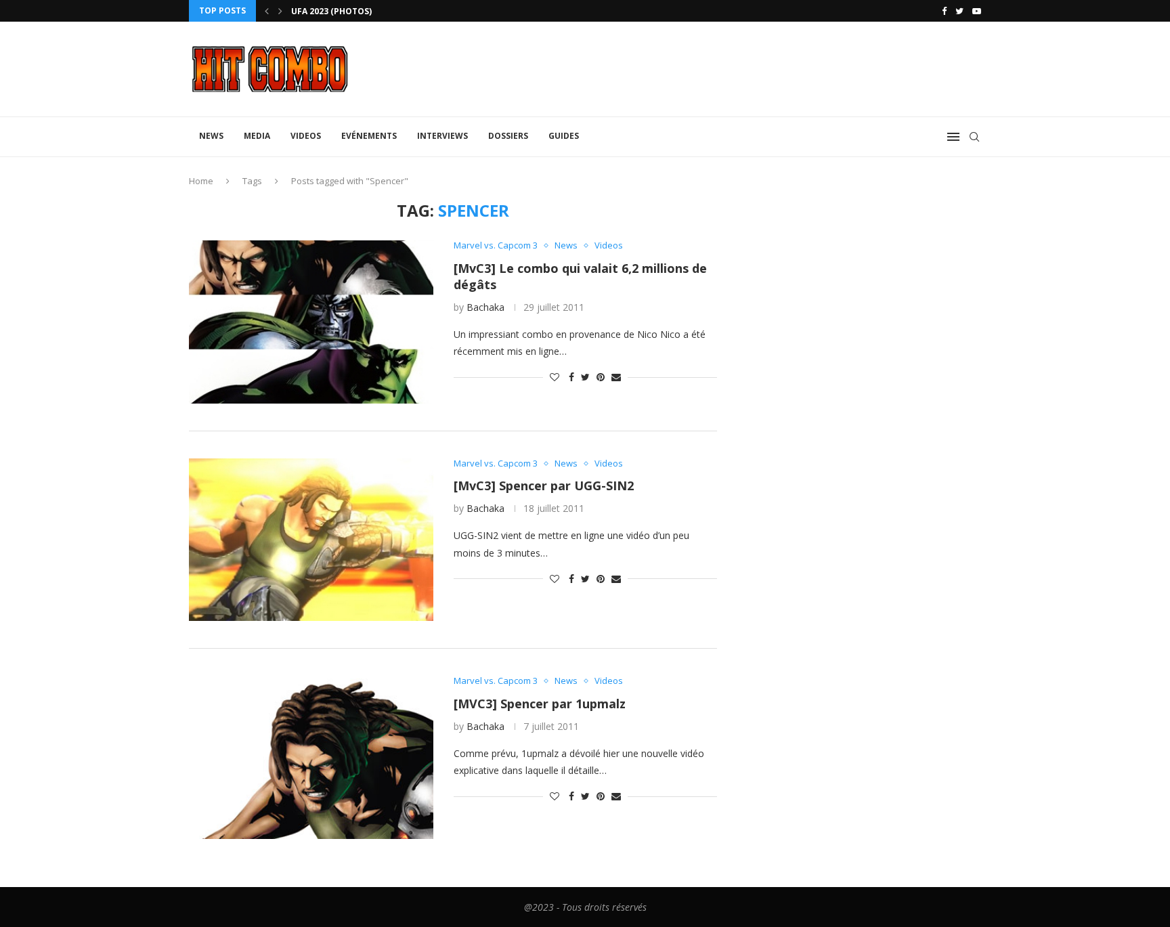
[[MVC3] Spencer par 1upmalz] (311, 757)
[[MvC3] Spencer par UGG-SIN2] (311, 539)
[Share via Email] (616, 376)
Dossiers (508, 136)
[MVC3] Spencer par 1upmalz (540, 703)
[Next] (280, 11)
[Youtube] (976, 11)
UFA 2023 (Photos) (331, 11)
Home (201, 181)
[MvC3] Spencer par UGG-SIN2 (544, 485)
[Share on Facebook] (571, 376)
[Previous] (266, 11)
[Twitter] (959, 11)
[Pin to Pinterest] (601, 376)
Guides (563, 136)
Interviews (442, 136)
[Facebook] (944, 11)
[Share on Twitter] (585, 376)
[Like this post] (554, 376)
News (211, 136)
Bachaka (485, 307)
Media (257, 136)
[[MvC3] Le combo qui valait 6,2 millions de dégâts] (311, 321)
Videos (305, 136)
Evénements (369, 136)
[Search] (974, 136)
